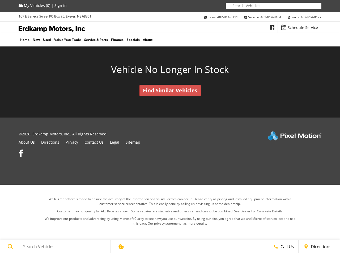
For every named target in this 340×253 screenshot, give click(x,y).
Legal (114, 142)
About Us (27, 142)
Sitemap (133, 142)
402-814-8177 (311, 17)
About (147, 39)
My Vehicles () (37, 5)
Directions (50, 142)
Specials (133, 39)
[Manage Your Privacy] (121, 246)
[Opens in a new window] (272, 27)
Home (24, 39)
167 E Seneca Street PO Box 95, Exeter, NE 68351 (55, 16)
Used (47, 39)
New (36, 39)
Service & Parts (96, 39)
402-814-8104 (271, 17)
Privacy (72, 142)
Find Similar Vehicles (170, 90)
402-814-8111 (227, 17)
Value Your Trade (67, 39)
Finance (117, 39)
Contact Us (94, 142)
